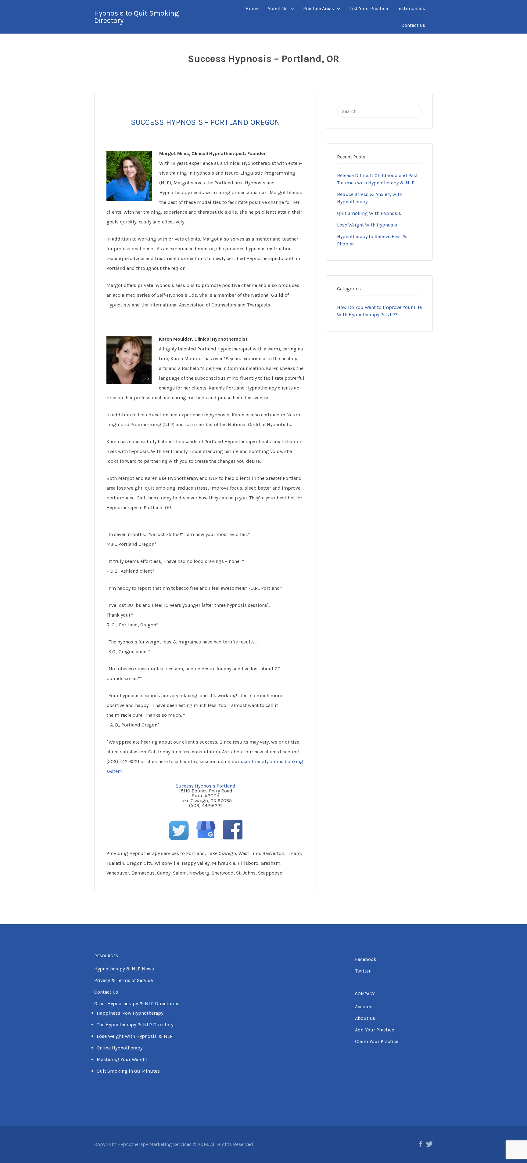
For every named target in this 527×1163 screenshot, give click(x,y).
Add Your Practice (374, 1030)
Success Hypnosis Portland (205, 786)
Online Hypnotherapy (119, 1048)
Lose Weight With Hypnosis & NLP (135, 1036)
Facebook (365, 959)
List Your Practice (369, 8)
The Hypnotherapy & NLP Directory (135, 1024)
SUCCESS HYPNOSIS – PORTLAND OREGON (205, 122)
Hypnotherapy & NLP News (124, 969)
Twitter (363, 971)
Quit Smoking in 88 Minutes (128, 1071)
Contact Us (413, 25)
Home (252, 8)
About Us (277, 8)
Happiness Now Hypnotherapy (130, 1013)
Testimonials (411, 8)
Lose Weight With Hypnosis (367, 225)
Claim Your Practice (376, 1041)
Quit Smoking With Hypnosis (369, 213)
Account (364, 1006)
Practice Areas (318, 8)
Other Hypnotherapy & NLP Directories (136, 1003)
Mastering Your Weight (122, 1059)
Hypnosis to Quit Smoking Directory (136, 17)
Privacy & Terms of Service (123, 980)
